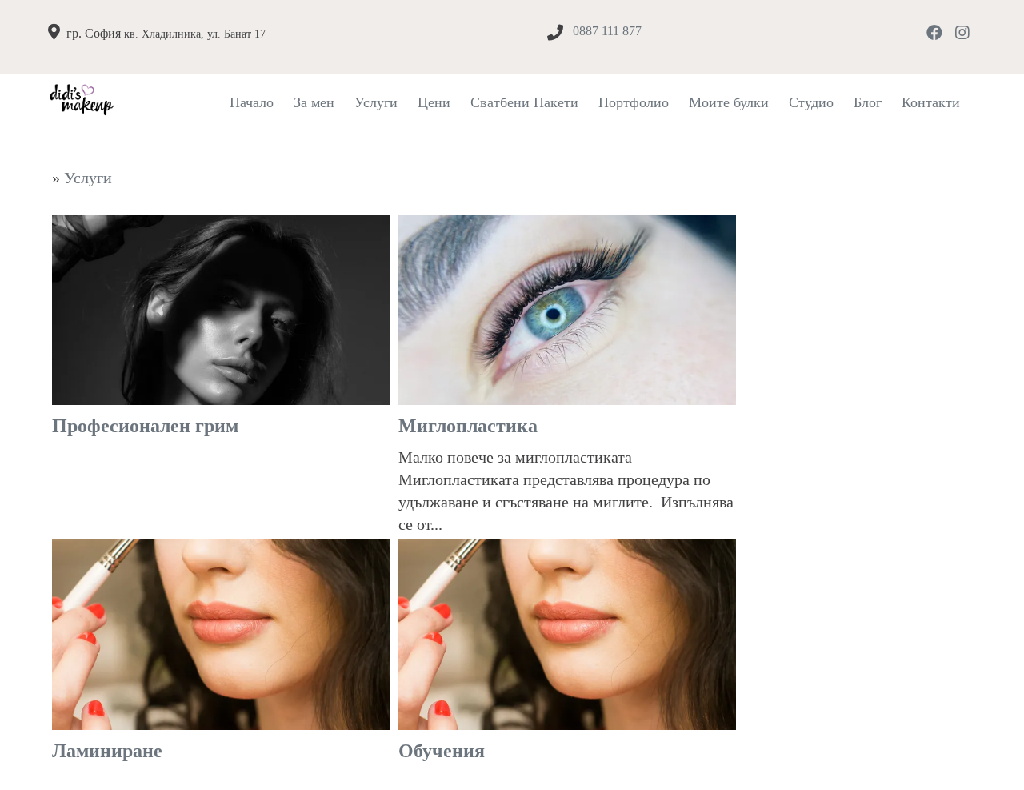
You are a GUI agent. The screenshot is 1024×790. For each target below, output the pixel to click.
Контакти (931, 102)
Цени (434, 102)
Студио (811, 102)
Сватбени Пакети (524, 102)
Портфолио (633, 102)
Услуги (376, 102)
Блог (868, 102)
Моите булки (729, 102)
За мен (314, 102)
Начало (252, 102)
